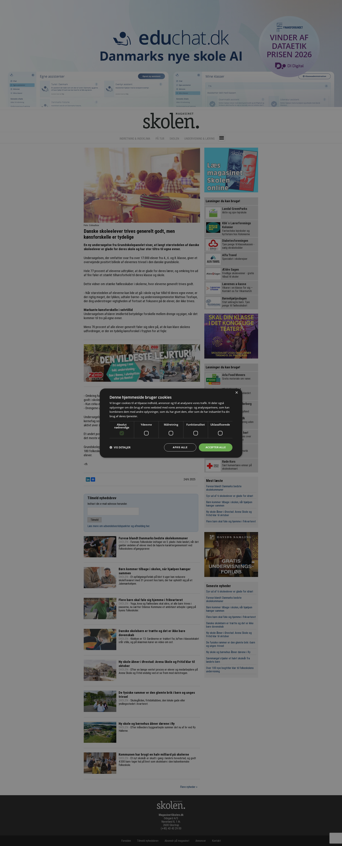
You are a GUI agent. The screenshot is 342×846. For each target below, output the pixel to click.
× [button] (236, 392)
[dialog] (171, 422)
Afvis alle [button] (180, 447)
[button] (120, 447)
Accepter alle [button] (216, 447)
